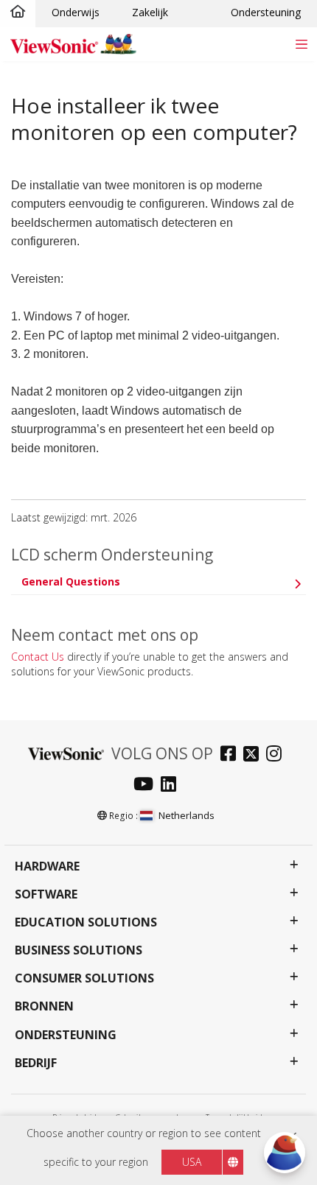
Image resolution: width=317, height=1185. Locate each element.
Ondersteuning (266, 12)
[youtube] (147, 785)
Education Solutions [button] (86, 922)
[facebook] (231, 755)
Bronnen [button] (44, 1006)
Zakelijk (150, 12)
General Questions (70, 581)
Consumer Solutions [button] (84, 978)
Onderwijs (76, 12)
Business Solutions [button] (78, 950)
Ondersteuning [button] (65, 1035)
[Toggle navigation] (301, 43)
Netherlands (186, 815)
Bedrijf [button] (36, 1063)
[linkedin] (172, 785)
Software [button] (46, 894)
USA (191, 1162)
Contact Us (37, 657)
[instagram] (277, 755)
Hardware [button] (47, 866)
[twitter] (254, 755)
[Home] (17, 12)
